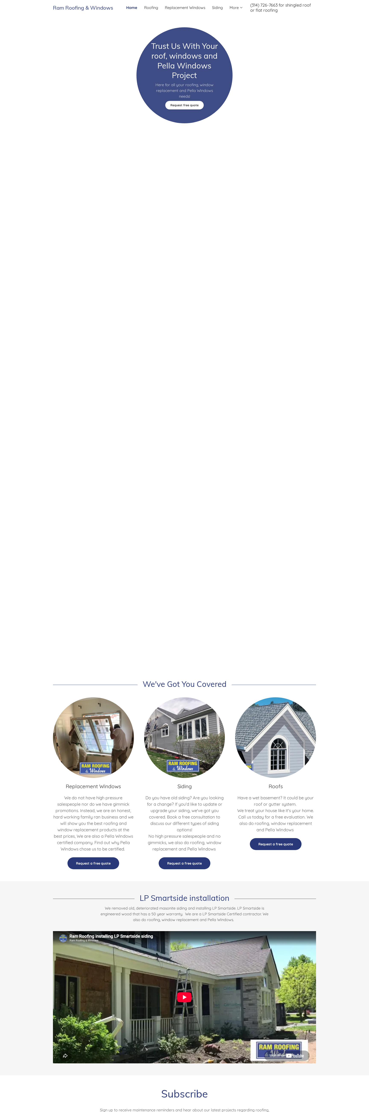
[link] (86, 8)
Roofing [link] (151, 7)
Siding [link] (217, 7)
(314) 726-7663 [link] (264, 5)
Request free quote (184, 105)
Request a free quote (93, 863)
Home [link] (131, 7)
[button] (236, 7)
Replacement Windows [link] (185, 7)
